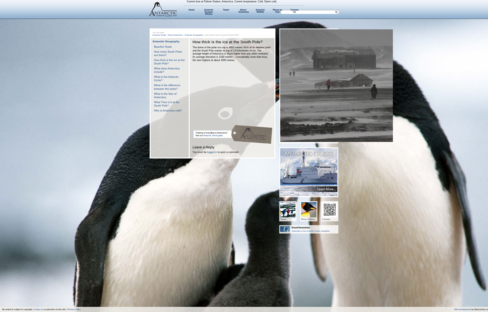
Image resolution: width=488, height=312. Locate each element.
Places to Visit (277, 11)
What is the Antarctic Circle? (166, 78)
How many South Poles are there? (168, 53)
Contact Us (295, 11)
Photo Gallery (308, 219)
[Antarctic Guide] (163, 15)
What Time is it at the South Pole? (166, 104)
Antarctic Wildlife (260, 11)
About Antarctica (243, 11)
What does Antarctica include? (167, 70)
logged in (212, 152)
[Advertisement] (232, 92)
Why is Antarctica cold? (168, 110)
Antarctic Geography (194, 35)
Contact (326, 219)
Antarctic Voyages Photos (208, 12)
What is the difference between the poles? (167, 87)
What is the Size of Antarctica (165, 95)
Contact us (38, 309)
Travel (226, 10)
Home (192, 10)
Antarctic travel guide (213, 135)
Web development (462, 309)
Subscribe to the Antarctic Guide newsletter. (311, 229)
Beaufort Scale (163, 46)
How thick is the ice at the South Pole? (169, 61)
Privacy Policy (74, 309)
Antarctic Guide (159, 35)
